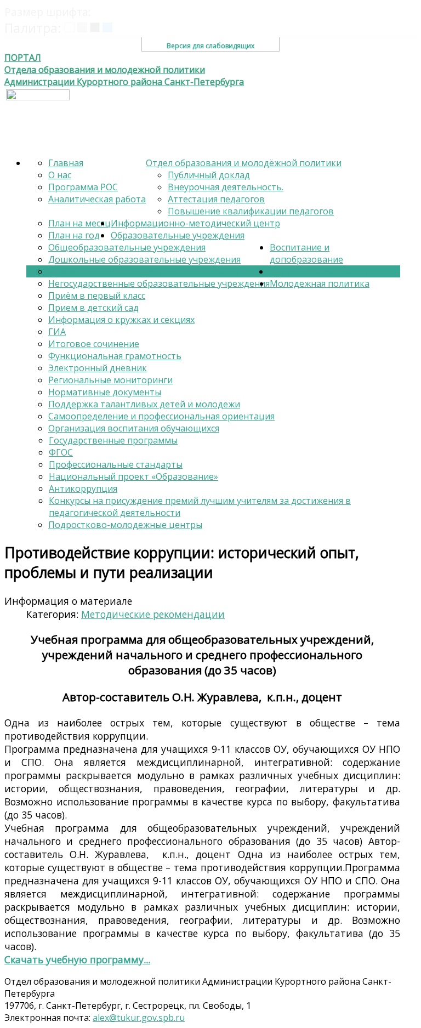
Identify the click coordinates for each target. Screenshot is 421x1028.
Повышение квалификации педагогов (251, 211)
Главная (65, 163)
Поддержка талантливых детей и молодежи (144, 404)
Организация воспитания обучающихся (133, 428)
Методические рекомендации (153, 614)
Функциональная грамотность (114, 356)
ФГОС (61, 452)
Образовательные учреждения (177, 235)
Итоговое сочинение (93, 344)
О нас (59, 175)
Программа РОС (83, 187)
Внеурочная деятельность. (225, 187)
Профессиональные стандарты (116, 464)
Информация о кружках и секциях (121, 320)
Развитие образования (319, 271)
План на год (74, 235)
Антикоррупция (83, 488)
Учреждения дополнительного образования (144, 271)
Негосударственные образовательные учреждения (159, 283)
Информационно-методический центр (195, 223)
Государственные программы (113, 440)
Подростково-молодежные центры (125, 525)
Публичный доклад (209, 175)
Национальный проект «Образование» (133, 476)
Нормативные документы (104, 392)
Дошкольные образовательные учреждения (144, 259)
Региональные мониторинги (110, 380)
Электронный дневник (97, 368)
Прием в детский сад (93, 308)
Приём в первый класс (96, 295)
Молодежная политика (319, 283)
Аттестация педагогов (216, 199)
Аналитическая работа (97, 199)
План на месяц (79, 223)
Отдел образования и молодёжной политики (244, 163)
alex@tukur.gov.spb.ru (139, 1018)
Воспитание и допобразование (306, 253)
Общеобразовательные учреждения (127, 247)
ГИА (57, 332)
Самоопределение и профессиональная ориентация (161, 416)
